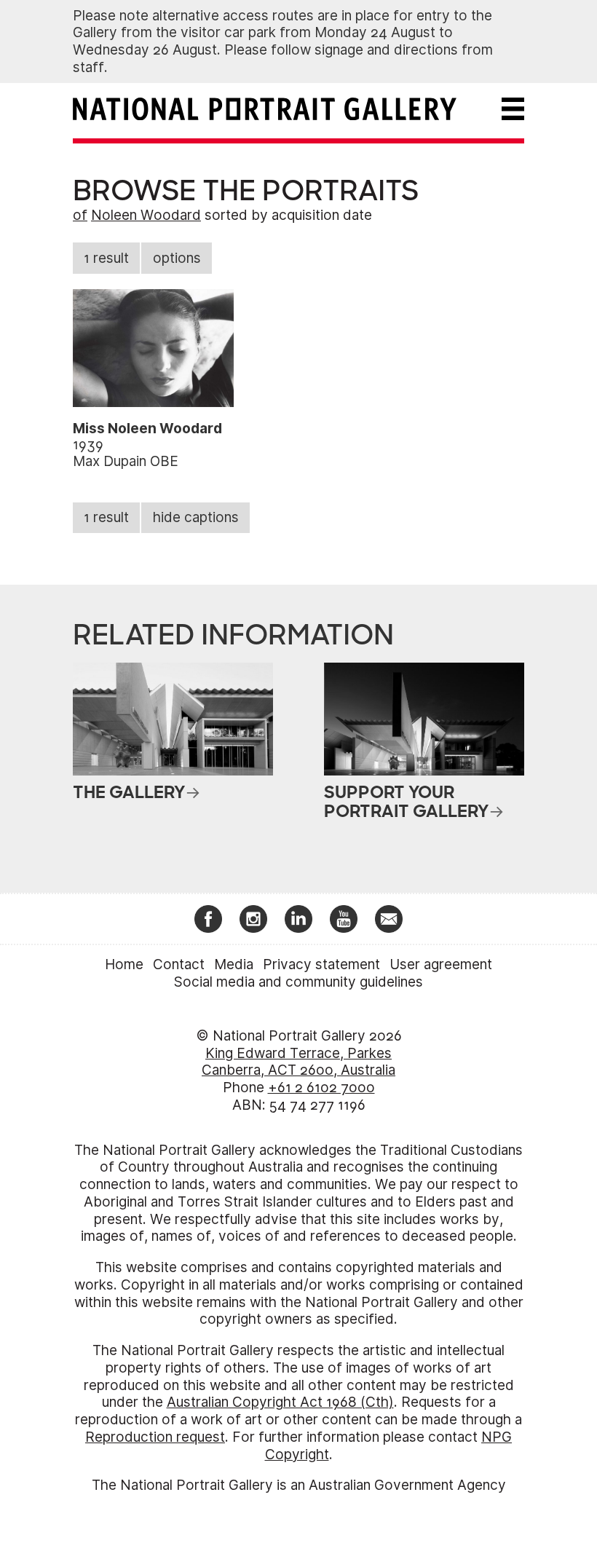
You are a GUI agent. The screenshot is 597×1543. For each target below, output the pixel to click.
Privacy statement (321, 964)
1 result (106, 258)
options (177, 258)
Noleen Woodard (146, 215)
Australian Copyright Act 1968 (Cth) (280, 1402)
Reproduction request (155, 1437)
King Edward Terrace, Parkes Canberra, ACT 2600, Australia (298, 1062)
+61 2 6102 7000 (321, 1087)
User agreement (441, 964)
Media (233, 964)
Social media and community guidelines (298, 982)
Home (124, 964)
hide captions (196, 517)
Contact (179, 964)
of (80, 215)
